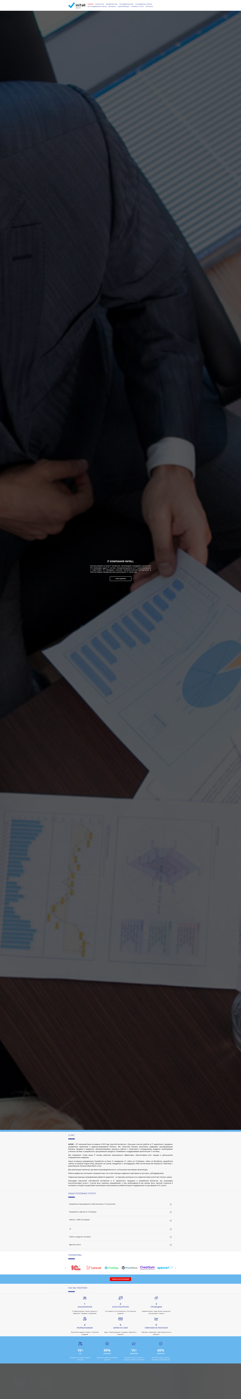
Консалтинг (99, 4)
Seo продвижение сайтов (97, 6)
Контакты (149, 6)
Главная (90, 4)
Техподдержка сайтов (143, 4)
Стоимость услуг (137, 6)
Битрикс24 (112, 6)
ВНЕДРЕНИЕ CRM (111, 4)
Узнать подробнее (120, 578)
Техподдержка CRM (126, 4)
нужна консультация (120, 1279)
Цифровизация (123, 6)
